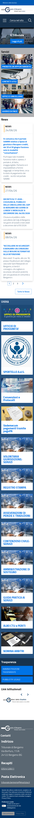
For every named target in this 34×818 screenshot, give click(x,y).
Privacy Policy (20, 813)
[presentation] (21, 694)
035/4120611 (7, 768)
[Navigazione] (4, 20)
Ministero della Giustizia (10, 3)
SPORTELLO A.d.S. (13, 372)
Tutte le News (23, 291)
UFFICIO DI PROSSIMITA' (11, 327)
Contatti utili (9, 81)
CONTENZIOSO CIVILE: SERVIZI (16, 542)
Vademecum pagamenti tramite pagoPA (14, 428)
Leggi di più (17, 41)
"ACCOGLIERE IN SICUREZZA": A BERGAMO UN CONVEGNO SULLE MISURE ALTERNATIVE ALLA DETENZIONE (16, 250)
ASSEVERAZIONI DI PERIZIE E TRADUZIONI (16, 514)
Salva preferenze (8, 813)
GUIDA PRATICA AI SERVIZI (14, 598)
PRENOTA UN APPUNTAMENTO (16, 66)
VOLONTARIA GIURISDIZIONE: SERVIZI (12, 459)
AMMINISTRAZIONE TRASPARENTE (11, 670)
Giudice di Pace (9, 111)
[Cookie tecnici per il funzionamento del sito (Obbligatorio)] (4, 806)
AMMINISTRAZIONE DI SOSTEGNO (16, 570)
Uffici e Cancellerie (12, 96)
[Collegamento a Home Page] (17, 10)
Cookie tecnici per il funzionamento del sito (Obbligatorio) (14, 806)
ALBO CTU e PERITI (14, 626)
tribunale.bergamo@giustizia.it (15, 782)
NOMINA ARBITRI (13, 651)
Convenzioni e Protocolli (11, 398)
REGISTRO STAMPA (14, 487)
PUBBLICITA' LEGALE (11, 679)
